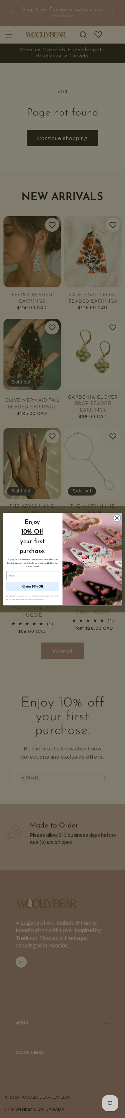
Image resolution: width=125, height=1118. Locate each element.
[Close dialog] (117, 518)
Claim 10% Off (32, 586)
